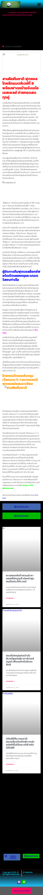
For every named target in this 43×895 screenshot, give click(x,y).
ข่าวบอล (8, 46)
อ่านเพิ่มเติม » (10, 598)
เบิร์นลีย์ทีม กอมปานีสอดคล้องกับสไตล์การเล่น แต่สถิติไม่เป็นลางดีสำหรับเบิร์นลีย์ (20, 743)
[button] (39, 4)
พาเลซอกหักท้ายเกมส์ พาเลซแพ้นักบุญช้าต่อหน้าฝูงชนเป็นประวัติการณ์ (20, 578)
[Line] (24, 882)
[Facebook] (19, 882)
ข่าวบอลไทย (17, 46)
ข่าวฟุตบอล (27, 872)
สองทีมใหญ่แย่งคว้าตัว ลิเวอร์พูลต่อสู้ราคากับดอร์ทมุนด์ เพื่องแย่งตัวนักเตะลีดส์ (20, 660)
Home (4, 12)
